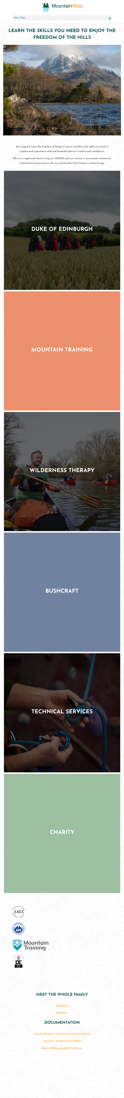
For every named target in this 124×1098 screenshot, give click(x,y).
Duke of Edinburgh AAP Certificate (62, 1048)
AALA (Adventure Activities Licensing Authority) (62, 1034)
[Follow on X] (67, 1081)
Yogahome (62, 1006)
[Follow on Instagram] (54, 1081)
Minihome (62, 1013)
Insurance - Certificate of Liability (62, 1041)
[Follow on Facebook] (61, 1081)
